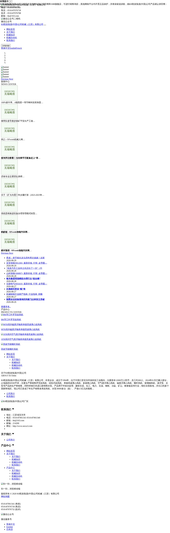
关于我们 (10, 32)
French (19, 48)
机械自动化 (11, 37)
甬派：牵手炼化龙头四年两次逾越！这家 (25, 258)
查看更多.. (6, 307)
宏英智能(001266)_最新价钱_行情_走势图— (26, 263)
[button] (5, 79)
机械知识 (10, 35)
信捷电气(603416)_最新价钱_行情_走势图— (26, 284)
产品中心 (10, 468)
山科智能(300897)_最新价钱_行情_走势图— (26, 273)
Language (6, 45)
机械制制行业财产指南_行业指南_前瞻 (24, 294)
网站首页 (10, 29)
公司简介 (10, 393)
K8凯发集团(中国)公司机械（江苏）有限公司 (22, 24)
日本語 (9, 529)
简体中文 (5, 48)
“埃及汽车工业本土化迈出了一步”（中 (24, 268)
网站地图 (5, 496)
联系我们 (10, 40)
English (13, 48)
